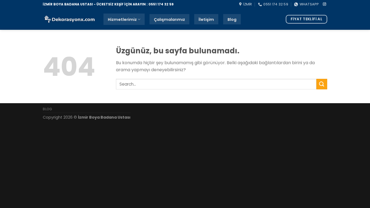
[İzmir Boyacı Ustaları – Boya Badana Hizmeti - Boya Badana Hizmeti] (69, 19)
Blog (232, 19)
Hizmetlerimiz (122, 19)
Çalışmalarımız (169, 19)
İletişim (206, 19)
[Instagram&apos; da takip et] (324, 4)
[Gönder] (321, 84)
